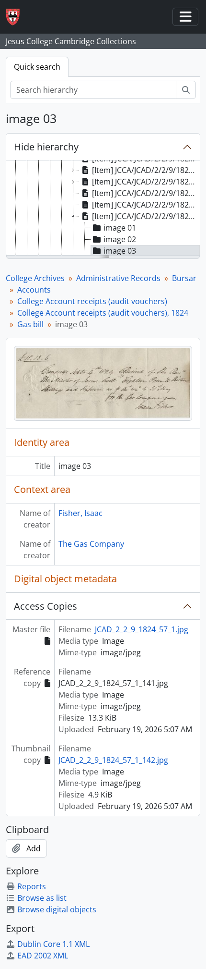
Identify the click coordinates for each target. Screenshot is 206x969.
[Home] (16, 17)
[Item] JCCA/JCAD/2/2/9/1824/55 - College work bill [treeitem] (145, 193)
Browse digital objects (56, 909)
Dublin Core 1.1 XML (53, 944)
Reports (31, 886)
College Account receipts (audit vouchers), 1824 (102, 312)
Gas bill (30, 324)
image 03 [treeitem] (119, 250)
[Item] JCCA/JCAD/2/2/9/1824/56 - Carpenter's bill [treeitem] (145, 204)
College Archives (35, 278)
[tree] (103, 208)
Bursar (184, 278)
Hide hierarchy (46, 146)
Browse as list (42, 898)
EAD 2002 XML (42, 955)
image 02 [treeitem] (119, 239)
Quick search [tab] (37, 66)
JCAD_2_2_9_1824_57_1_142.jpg (113, 760)
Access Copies (45, 606)
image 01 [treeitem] (119, 227)
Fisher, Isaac (80, 513)
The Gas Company (91, 544)
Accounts (34, 289)
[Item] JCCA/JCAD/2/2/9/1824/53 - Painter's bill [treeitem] (145, 170)
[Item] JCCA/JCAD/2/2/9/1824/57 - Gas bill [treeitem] (145, 216)
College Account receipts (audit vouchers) (92, 301)
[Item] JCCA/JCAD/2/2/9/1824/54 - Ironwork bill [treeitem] (145, 181)
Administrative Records (118, 278)
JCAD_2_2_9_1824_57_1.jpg (141, 629)
